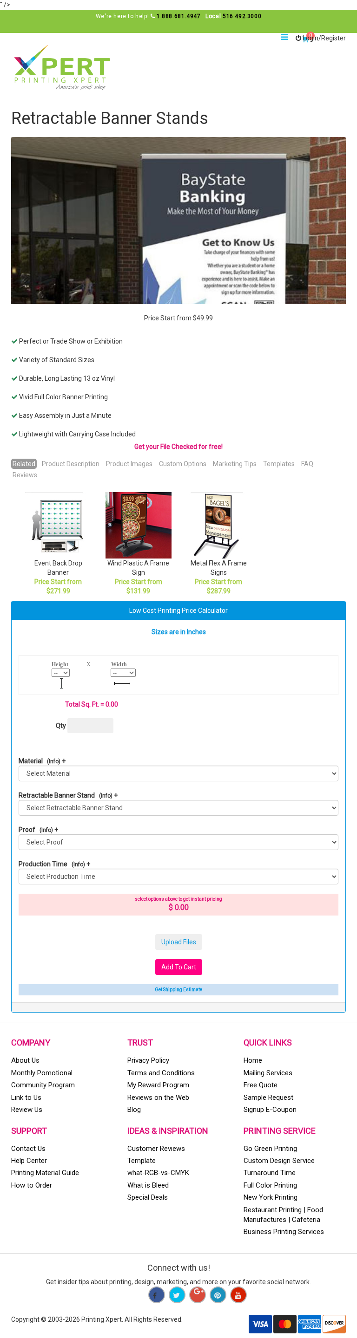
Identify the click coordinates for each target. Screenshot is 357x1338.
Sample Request (268, 1097)
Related (24, 464)
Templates (279, 464)
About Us (25, 1060)
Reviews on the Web (158, 1097)
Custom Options (182, 464)
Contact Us (28, 1148)
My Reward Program (158, 1085)
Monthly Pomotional (42, 1073)
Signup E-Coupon (270, 1109)
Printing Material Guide (45, 1173)
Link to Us (26, 1097)
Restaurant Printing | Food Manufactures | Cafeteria (283, 1215)
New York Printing (271, 1197)
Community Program (43, 1085)
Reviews (25, 475)
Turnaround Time (270, 1173)
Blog (134, 1109)
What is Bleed (148, 1185)
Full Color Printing (270, 1185)
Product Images (129, 464)
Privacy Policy (148, 1060)
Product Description (70, 464)
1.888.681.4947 (178, 16)
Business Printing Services (284, 1232)
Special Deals (147, 1197)
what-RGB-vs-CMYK (158, 1173)
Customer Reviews (156, 1148)
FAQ (307, 464)
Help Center (29, 1160)
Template (141, 1160)
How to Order (31, 1185)
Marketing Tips (235, 464)
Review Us (26, 1109)
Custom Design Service (279, 1160)
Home (253, 1060)
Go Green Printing (270, 1148)
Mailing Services (268, 1073)
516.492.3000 (242, 16)
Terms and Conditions (161, 1073)
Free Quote (261, 1085)
